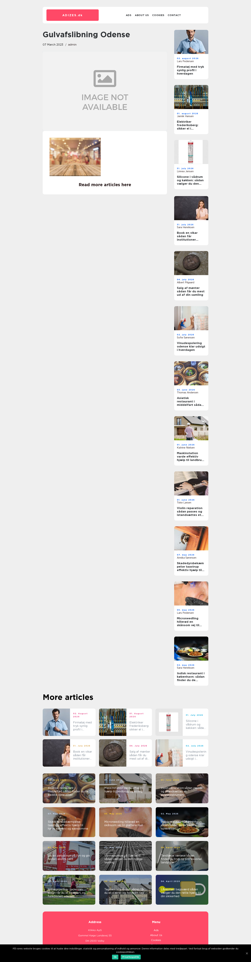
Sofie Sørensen (186, 337)
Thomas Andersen (187, 392)
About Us (142, 15)
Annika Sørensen (186, 558)
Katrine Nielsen (186, 447)
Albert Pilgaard (185, 282)
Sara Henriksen (185, 227)
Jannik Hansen (185, 116)
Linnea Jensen (185, 171)
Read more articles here (105, 184)
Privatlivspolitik (130, 957)
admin (72, 44)
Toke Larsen (184, 502)
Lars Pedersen (185, 61)
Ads (128, 15)
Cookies (158, 15)
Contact (174, 15)
